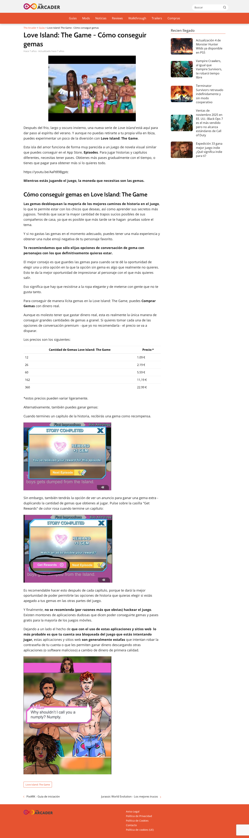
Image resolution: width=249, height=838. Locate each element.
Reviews (117, 18)
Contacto (131, 825)
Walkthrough (137, 18)
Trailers (157, 18)
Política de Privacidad (139, 816)
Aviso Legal (132, 811)
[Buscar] (224, 7)
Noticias (100, 18)
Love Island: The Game (38, 784)
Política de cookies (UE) (140, 829)
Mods (86, 18)
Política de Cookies (137, 820)
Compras (174, 18)
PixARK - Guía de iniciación (43, 796)
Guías (73, 18)
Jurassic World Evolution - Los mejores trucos (129, 796)
